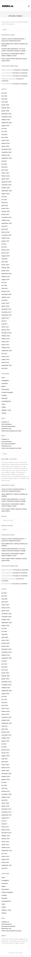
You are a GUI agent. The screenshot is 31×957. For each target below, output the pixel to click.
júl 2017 (4, 321)
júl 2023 (4, 196)
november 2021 (6, 235)
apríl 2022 (5, 229)
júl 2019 (4, 282)
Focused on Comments (21, 70)
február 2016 (6, 330)
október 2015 (6, 336)
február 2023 (6, 211)
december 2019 (6, 273)
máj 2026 (4, 99)
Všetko (4, 407)
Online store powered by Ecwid (11, 431)
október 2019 (6, 276)
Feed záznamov (7, 424)
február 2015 (6, 338)
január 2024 (5, 179)
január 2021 (5, 253)
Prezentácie (5, 389)
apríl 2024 (5, 170)
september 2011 (7, 365)
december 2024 (6, 149)
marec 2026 (5, 105)
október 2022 (6, 220)
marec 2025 (5, 140)
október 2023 (6, 187)
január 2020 (5, 270)
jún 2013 (4, 353)
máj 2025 (4, 134)
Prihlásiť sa (5, 422)
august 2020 (5, 256)
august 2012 (5, 359)
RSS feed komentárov (8, 426)
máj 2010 (4, 368)
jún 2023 (4, 199)
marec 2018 (5, 303)
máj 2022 (4, 226)
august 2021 (5, 241)
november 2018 (6, 294)
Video (3, 404)
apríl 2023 (5, 205)
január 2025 (5, 146)
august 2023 (5, 193)
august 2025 (5, 125)
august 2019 (5, 279)
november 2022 (6, 217)
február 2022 (6, 232)
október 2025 (6, 119)
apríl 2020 (5, 262)
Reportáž (4, 398)
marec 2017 (5, 327)
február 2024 (6, 176)
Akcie (3, 377)
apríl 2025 (5, 137)
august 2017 (5, 318)
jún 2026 (4, 96)
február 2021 (6, 250)
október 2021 (6, 238)
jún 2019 (4, 285)
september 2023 (7, 190)
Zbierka (4, 413)
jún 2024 (4, 164)
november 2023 (6, 185)
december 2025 (6, 113)
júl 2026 (4, 93)
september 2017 (7, 315)
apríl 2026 (5, 102)
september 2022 (7, 223)
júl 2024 (4, 161)
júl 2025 (4, 128)
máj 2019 (4, 288)
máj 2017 (4, 324)
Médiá (3, 386)
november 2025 (6, 116)
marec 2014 (5, 341)
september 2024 (7, 158)
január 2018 (5, 306)
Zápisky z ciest (6, 410)
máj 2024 (4, 167)
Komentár (5, 383)
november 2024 (6, 152)
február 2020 (6, 267)
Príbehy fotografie (7, 392)
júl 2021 (4, 244)
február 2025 (6, 143)
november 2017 (6, 312)
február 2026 (6, 108)
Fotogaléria (5, 380)
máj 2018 (4, 300)
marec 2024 (5, 173)
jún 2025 (4, 131)
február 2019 (6, 291)
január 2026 (5, 111)
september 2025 (7, 122)
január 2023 (5, 214)
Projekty (4, 395)
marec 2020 (5, 264)
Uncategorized (6, 401)
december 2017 (6, 309)
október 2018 (6, 297)
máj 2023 (4, 202)
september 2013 (7, 350)
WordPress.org (6, 428)
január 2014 (5, 344)
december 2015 (6, 333)
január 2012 (5, 362)
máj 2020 (4, 259)
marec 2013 (5, 356)
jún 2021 (4, 247)
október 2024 (6, 155)
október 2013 (6, 347)
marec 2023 (5, 208)
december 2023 (6, 182)
